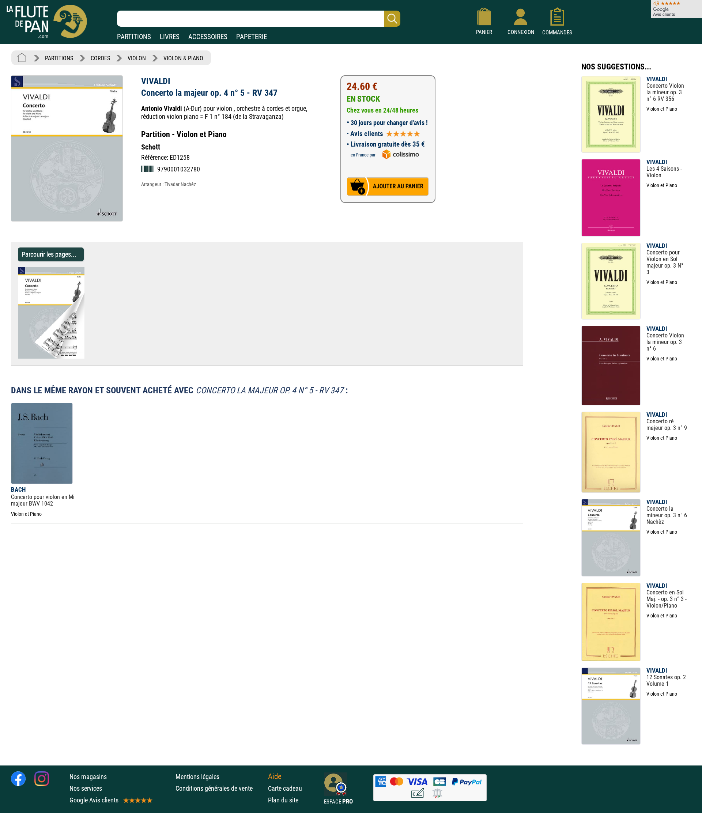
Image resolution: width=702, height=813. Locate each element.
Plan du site (283, 800)
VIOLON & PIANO (183, 58)
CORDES (100, 58)
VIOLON (137, 58)
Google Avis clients (93, 800)
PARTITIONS (134, 37)
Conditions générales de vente (220, 788)
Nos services (85, 788)
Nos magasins (88, 776)
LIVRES (170, 37)
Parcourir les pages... (49, 254)
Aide (275, 776)
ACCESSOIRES (207, 37)
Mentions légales (197, 776)
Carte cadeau (285, 788)
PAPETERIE (251, 37)
